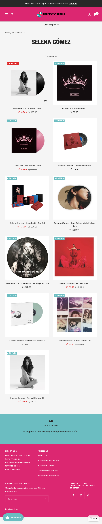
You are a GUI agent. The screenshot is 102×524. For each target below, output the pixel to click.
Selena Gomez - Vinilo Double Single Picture (27, 283)
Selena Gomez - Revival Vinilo (27, 108)
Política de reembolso (48, 475)
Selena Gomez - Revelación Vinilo (74, 165)
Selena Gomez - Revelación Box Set (27, 223)
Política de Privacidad (48, 460)
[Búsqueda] (12, 14)
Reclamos (42, 455)
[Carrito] (95, 14)
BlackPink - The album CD (74, 108)
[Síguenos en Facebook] (73, 495)
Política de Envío (46, 465)
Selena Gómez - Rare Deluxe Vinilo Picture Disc (74, 224)
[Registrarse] (45, 499)
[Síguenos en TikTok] (88, 495)
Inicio (7, 33)
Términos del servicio (48, 470)
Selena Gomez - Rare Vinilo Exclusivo (27, 340)
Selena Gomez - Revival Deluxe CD (27, 398)
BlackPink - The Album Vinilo (27, 165)
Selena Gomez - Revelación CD (74, 283)
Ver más (73, 3)
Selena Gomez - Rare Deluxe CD (75, 340)
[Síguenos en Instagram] (80, 495)
